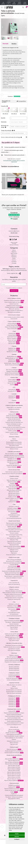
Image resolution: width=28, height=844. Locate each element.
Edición (14, 250)
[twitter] (16, 239)
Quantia (3, 118)
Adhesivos (14, 255)
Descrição (5, 43)
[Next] (25, 27)
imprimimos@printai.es (14, 231)
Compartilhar (22, 101)
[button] (5, 110)
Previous (1, 182)
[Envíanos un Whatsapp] (10, 239)
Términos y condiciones (14, 244)
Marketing (14, 251)
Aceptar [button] (17, 833)
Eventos (14, 260)
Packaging (14, 256)
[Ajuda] (5, 127)
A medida (14, 263)
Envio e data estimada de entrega (10, 137)
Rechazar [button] (17, 836)
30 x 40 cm (14, 114)
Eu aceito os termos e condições (14, 288)
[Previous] (2, 27)
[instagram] (12, 239)
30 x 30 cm (5, 114)
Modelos (14, 43)
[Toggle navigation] (2, 7)
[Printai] (7, 7)
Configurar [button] (16, 839)
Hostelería (14, 261)
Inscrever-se (14, 290)
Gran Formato (14, 253)
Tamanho (3, 106)
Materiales (3, 122)
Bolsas (14, 258)
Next (26, 182)
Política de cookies (14, 242)
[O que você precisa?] (23, 7)
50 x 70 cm (22, 114)
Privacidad (14, 243)
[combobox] (18, 126)
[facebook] (14, 239)
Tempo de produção (6, 130)
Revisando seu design (4, 126)
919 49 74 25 (14, 233)
